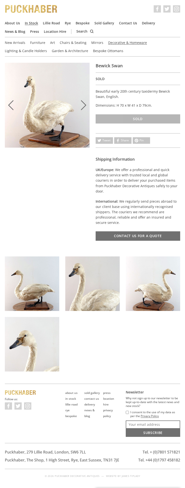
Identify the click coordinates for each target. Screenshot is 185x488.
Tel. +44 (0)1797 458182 (159, 460)
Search (82, 31)
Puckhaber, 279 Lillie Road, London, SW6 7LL (45, 452)
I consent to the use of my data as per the (152, 414)
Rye (68, 23)
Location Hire (55, 31)
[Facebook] (157, 9)
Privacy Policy (150, 416)
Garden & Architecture (70, 50)
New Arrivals (15, 42)
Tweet (106, 140)
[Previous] (11, 105)
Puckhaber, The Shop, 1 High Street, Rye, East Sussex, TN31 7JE (62, 460)
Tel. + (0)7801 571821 (161, 452)
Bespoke (83, 23)
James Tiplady (131, 476)
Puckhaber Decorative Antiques (31, 9)
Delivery (148, 23)
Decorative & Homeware (127, 42)
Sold (138, 119)
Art (52, 42)
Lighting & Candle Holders (26, 50)
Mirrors (97, 42)
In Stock (31, 23)
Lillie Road (51, 23)
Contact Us (128, 23)
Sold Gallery (104, 23)
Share (125, 140)
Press (34, 31)
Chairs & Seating (73, 42)
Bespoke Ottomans (108, 50)
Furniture (37, 42)
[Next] (84, 105)
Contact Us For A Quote (138, 236)
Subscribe (153, 432)
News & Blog (15, 31)
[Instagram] (176, 9)
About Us (12, 23)
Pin (141, 140)
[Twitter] (167, 9)
